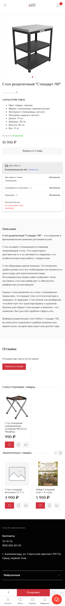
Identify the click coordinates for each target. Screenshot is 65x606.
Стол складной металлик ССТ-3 (14, 491)
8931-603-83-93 (11, 546)
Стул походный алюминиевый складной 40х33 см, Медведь (16, 427)
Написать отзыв (14, 367)
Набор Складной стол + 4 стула (45, 491)
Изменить (33, 169)
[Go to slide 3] (35, 77)
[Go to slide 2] (32, 77)
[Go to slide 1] (30, 77)
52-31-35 (7, 541)
